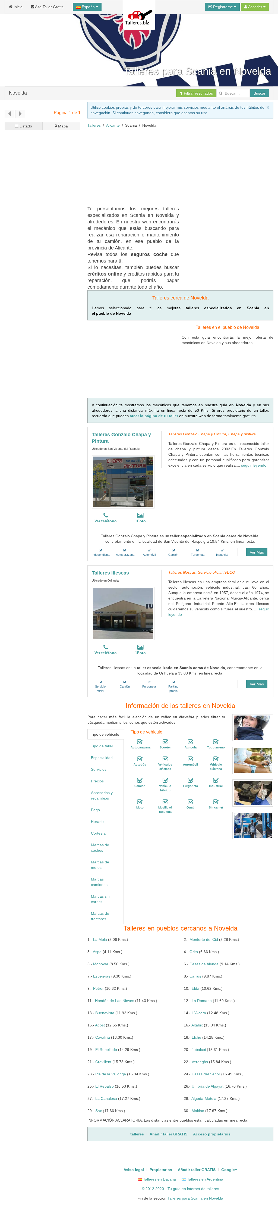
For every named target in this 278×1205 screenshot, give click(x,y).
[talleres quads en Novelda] (190, 802)
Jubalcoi (199, 1049)
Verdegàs (200, 1062)
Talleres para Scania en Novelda (195, 1198)
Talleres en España (159, 1179)
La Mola (100, 939)
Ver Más (257, 552)
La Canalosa (106, 1098)
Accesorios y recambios (102, 795)
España (88, 7)
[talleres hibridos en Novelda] (165, 780)
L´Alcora (199, 1013)
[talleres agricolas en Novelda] (190, 742)
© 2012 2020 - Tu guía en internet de (174, 1189)
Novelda (18, 92)
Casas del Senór (206, 1074)
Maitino (198, 1111)
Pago (95, 810)
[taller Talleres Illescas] (123, 613)
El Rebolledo (106, 1049)
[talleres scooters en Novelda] (165, 742)
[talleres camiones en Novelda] (140, 780)
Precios (97, 781)
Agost (100, 1025)
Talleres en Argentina (204, 1179)
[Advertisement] (182, 166)
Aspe (97, 952)
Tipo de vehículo (105, 734)
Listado (25, 126)
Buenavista (104, 1013)
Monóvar (100, 964)
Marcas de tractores (100, 916)
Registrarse (223, 7)
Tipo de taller (102, 746)
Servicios (98, 769)
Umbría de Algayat (207, 1086)
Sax (98, 1111)
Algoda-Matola (203, 1098)
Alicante (113, 125)
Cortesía (98, 833)
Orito (193, 952)
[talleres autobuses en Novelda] (140, 759)
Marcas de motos (100, 865)
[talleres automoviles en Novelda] (190, 759)
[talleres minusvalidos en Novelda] (165, 802)
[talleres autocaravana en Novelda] (140, 742)
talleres (213, 1189)
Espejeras (101, 976)
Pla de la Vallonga (110, 1074)
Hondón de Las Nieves (114, 1000)
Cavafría (102, 1037)
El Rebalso (104, 1086)
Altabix (197, 1025)
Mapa (62, 126)
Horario (97, 821)
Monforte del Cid (203, 939)
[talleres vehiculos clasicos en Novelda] (165, 759)
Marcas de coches (100, 848)
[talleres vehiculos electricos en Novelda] (216, 759)
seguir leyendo (253, 465)
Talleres (94, 125)
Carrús (195, 976)
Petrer (98, 988)
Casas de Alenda (204, 964)
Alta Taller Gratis (48, 7)
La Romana (202, 1000)
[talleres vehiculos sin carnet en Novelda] (216, 802)
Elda (195, 988)
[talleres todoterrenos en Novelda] (216, 742)
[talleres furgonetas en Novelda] (190, 780)
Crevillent (103, 1062)
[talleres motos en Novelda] (140, 802)
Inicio (17, 7)
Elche (196, 1037)
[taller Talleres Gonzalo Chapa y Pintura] (123, 481)
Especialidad (102, 758)
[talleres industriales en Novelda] (216, 780)
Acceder (255, 7)
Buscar (260, 93)
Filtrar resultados (198, 93)
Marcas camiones (99, 882)
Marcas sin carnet (100, 899)
